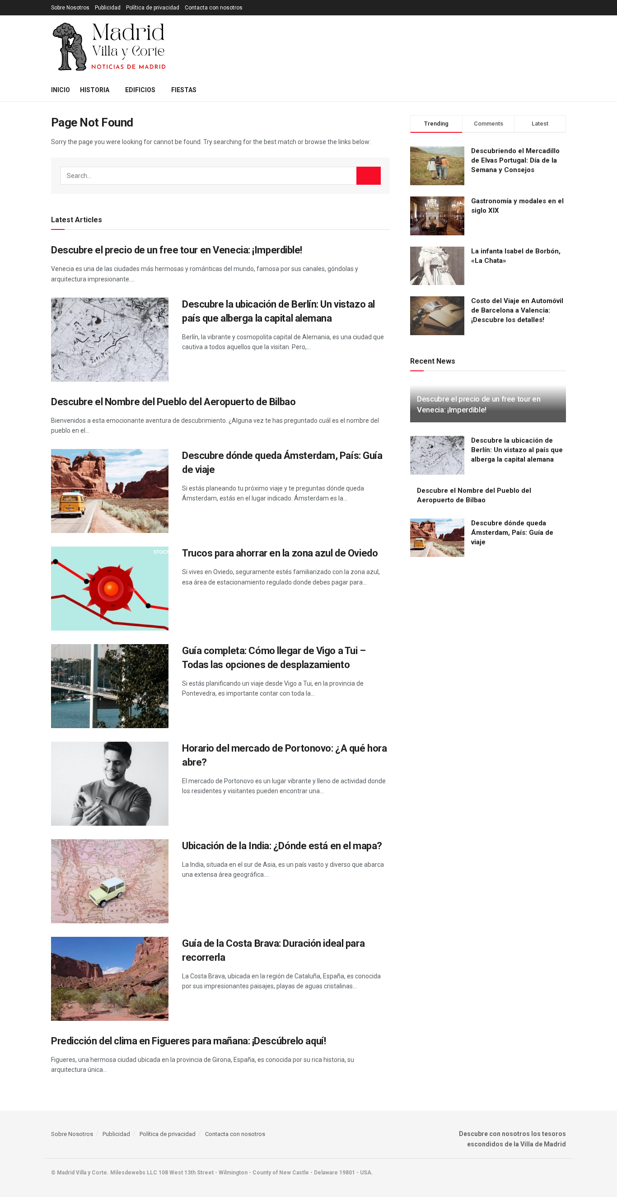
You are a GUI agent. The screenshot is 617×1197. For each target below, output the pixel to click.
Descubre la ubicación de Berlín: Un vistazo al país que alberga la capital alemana (517, 449)
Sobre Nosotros (70, 8)
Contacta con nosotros (214, 8)
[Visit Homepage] (110, 47)
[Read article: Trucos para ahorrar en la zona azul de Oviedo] (109, 589)
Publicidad (108, 8)
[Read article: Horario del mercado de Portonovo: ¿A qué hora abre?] (109, 784)
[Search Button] (562, 90)
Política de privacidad (152, 8)
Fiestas (183, 90)
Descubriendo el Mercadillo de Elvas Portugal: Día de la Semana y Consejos (515, 160)
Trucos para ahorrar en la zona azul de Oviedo (280, 553)
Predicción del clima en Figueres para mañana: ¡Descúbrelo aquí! (188, 1041)
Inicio (60, 90)
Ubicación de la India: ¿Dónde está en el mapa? (282, 845)
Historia (94, 90)
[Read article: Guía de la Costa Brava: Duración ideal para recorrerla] (109, 979)
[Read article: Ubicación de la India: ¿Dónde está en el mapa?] (109, 881)
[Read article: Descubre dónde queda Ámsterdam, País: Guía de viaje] (109, 491)
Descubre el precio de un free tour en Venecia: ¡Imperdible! (176, 250)
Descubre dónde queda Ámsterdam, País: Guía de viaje (512, 532)
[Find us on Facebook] (563, 1173)
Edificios (140, 90)
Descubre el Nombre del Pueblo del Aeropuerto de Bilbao (173, 401)
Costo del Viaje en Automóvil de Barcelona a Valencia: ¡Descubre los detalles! (517, 310)
